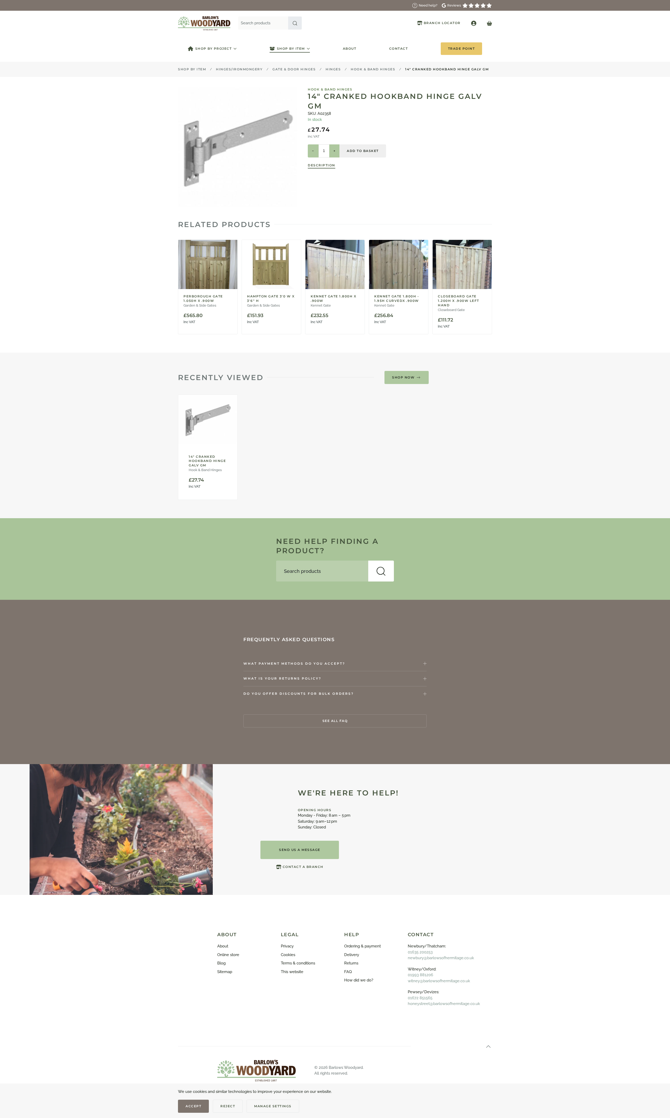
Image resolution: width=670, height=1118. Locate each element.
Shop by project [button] (213, 48)
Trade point (461, 48)
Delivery (351, 954)
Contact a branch (303, 867)
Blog (221, 963)
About (349, 48)
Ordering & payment (362, 946)
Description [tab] (321, 165)
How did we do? (358, 980)
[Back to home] (204, 23)
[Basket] (489, 23)
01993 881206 (420, 975)
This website (292, 971)
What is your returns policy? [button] (282, 678)
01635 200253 (420, 952)
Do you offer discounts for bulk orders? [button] (298, 694)
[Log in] (473, 23)
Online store (228, 954)
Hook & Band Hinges (330, 89)
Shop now (403, 377)
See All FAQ (335, 721)
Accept (193, 1106)
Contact (398, 48)
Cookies (288, 954)
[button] (295, 23)
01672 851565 (420, 998)
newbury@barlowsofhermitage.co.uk (441, 958)
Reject (227, 1106)
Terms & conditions (298, 963)
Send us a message (299, 850)
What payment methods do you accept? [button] (294, 663)
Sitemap (224, 971)
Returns (351, 963)
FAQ (348, 971)
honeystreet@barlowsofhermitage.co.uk (444, 1003)
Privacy (287, 946)
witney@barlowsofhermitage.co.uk (439, 981)
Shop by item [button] (291, 48)
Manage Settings (273, 1106)
